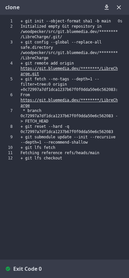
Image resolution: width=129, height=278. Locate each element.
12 (10, 158)
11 (10, 153)
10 (10, 147)
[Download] (106, 7)
